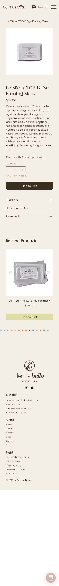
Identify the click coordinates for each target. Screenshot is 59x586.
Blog (8, 445)
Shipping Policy (13, 465)
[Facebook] (32, 388)
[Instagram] (27, 388)
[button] (45, 7)
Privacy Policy (13, 461)
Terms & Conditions (15, 469)
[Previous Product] (10, 273)
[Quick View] (29, 272)
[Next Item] (50, 340)
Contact (10, 441)
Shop (8, 437)
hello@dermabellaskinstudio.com (22, 400)
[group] (29, 284)
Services (10, 433)
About (9, 428)
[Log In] (33, 7)
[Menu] (54, 7)
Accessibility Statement (17, 457)
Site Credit (11, 473)
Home (8, 424)
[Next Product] (48, 273)
